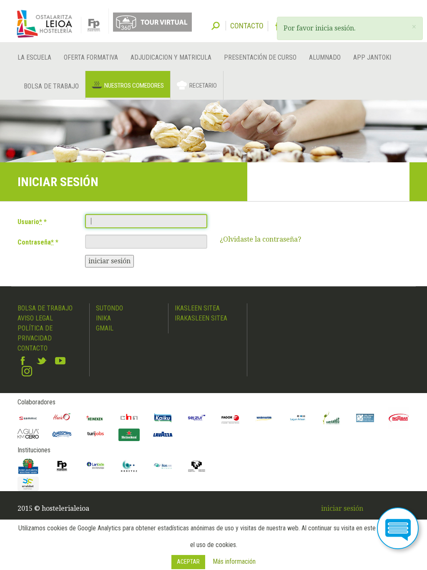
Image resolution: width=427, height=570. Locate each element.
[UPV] (196, 466)
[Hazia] (62, 418)
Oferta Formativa (91, 57)
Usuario (30, 222)
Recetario (203, 85)
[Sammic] (28, 418)
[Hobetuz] (129, 466)
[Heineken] (95, 418)
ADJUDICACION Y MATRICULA (171, 57)
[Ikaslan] (162, 466)
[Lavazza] (162, 434)
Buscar (215, 25)
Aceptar (188, 561)
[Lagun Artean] (298, 418)
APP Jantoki (372, 57)
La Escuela (34, 57)
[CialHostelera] (129, 418)
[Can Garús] (331, 418)
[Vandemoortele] (264, 418)
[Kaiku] (162, 418)
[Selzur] (196, 418)
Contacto (33, 348)
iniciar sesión (109, 261)
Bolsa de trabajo (51, 86)
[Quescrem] (62, 434)
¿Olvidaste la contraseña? (260, 239)
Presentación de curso (260, 57)
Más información (234, 561)
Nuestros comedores (134, 85)
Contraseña (36, 242)
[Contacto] (398, 528)
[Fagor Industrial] (230, 418)
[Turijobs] (95, 434)
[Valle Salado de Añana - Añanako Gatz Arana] (365, 418)
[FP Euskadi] (62, 466)
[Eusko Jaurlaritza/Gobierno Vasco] (28, 466)
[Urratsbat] (28, 484)
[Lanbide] (95, 466)
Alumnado (325, 57)
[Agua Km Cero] (28, 434)
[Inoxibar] (398, 418)
